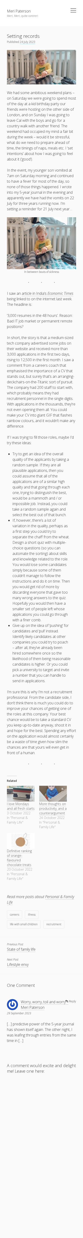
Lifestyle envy (18, 964)
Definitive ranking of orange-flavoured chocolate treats (19, 858)
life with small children (24, 924)
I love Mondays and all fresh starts (21, 806)
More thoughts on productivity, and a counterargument (53, 808)
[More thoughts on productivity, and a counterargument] (53, 794)
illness (32, 915)
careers (14, 915)
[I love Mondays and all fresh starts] (21, 794)
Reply (72, 1001)
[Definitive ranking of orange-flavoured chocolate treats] (21, 841)
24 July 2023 (27, 42)
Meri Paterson (19, 11)
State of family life (21, 949)
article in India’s (47, 293)
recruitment (53, 924)
